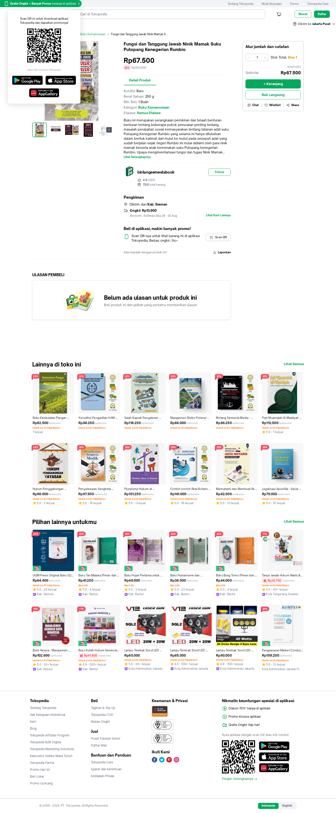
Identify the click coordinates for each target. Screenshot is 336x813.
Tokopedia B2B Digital (45, 742)
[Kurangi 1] (249, 57)
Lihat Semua (294, 364)
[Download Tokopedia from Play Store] (274, 745)
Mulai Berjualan (272, 3)
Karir (33, 721)
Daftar (322, 14)
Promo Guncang (41, 783)
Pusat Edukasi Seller (105, 738)
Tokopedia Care (318, 3)
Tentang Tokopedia (240, 3)
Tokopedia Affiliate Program (49, 735)
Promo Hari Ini (40, 769)
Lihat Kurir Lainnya (218, 215)
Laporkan (224, 252)
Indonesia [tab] (268, 805)
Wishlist (275, 105)
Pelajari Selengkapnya (237, 779)
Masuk (303, 14)
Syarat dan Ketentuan (106, 769)
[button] (314, 24)
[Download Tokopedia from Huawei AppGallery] (274, 767)
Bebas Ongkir (100, 721)
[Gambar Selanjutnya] (109, 130)
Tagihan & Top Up (103, 708)
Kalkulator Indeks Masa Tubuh (51, 756)
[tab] (140, 80)
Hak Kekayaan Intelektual (47, 715)
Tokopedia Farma (42, 763)
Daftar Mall (99, 745)
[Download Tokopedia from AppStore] (274, 756)
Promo (294, 3)
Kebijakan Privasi (102, 776)
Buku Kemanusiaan (93, 34)
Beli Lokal (37, 776)
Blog (33, 728)
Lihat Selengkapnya (137, 157)
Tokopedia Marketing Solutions (52, 749)
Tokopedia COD (102, 715)
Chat (255, 105)
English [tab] (287, 805)
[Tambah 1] (265, 57)
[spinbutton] (257, 57)
